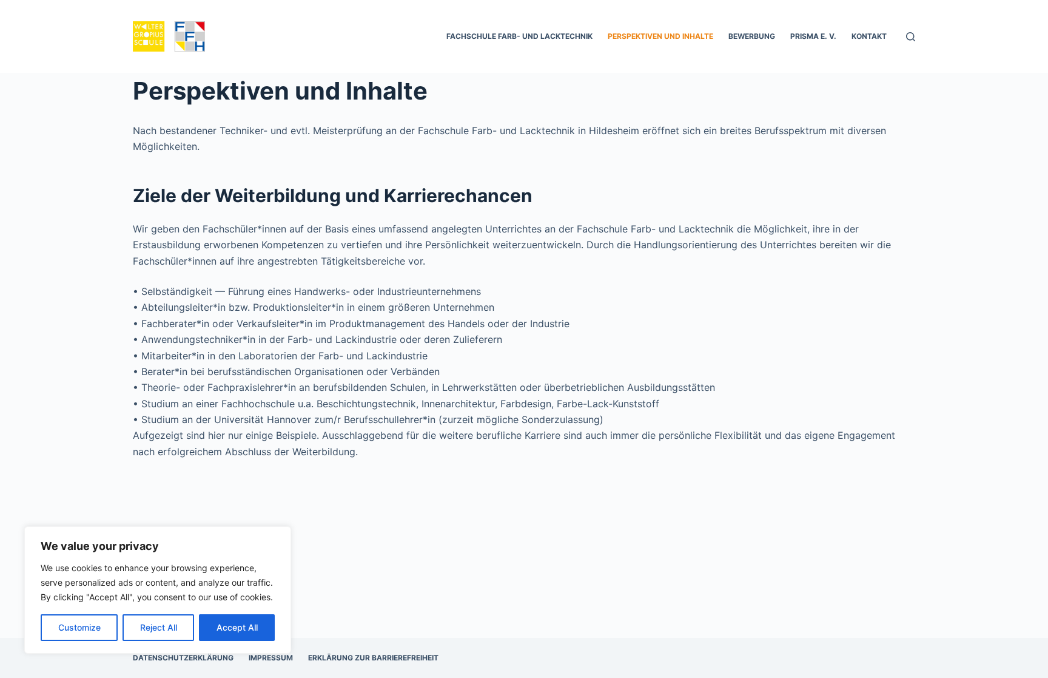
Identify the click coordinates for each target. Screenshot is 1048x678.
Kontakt (869, 36)
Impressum (271, 657)
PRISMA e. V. (813, 36)
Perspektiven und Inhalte (660, 36)
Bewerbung (751, 36)
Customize (79, 627)
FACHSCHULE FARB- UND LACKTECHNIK (519, 36)
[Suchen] (910, 36)
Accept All (237, 627)
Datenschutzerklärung (183, 657)
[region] (157, 590)
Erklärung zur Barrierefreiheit (373, 657)
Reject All (158, 627)
